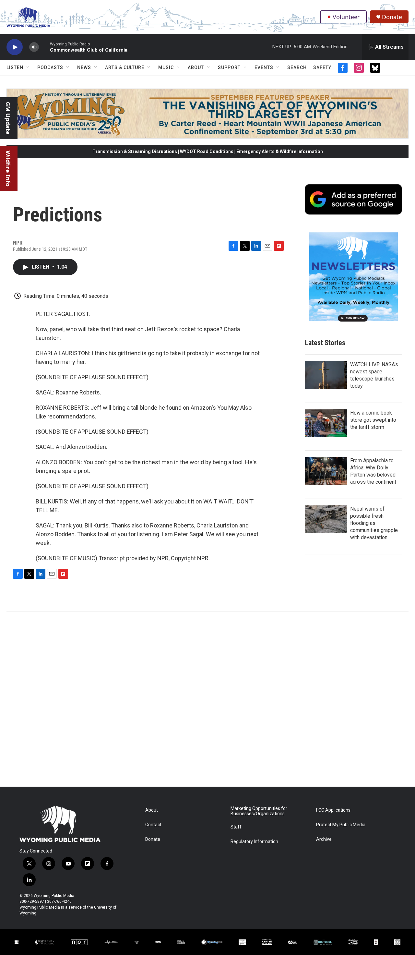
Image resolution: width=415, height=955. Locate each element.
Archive (324, 839)
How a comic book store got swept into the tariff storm (373, 420)
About (196, 67)
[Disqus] (207, 699)
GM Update (8, 118)
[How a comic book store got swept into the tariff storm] (326, 423)
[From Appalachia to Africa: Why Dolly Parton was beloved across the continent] (326, 471)
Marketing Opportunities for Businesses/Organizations (259, 811)
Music (166, 67)
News (84, 67)
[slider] (44, 46)
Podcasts (50, 67)
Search (297, 67)
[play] (14, 47)
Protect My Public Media (340, 824)
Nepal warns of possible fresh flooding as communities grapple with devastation (374, 523)
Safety (322, 67)
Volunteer (346, 17)
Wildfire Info (8, 169)
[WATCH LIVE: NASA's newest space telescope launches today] (326, 375)
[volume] (34, 47)
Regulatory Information (254, 841)
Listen (14, 67)
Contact (153, 824)
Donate (392, 17)
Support (229, 67)
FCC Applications (333, 810)
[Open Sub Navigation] (28, 67)
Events (264, 67)
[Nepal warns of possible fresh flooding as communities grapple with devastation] (326, 519)
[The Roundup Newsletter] (353, 276)
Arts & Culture (124, 67)
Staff (236, 827)
